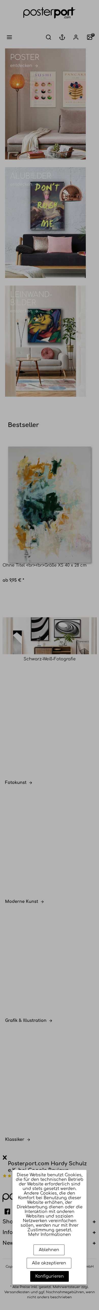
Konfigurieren (49, 1276)
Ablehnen (49, 1250)
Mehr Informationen (49, 1234)
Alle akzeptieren (49, 1263)
